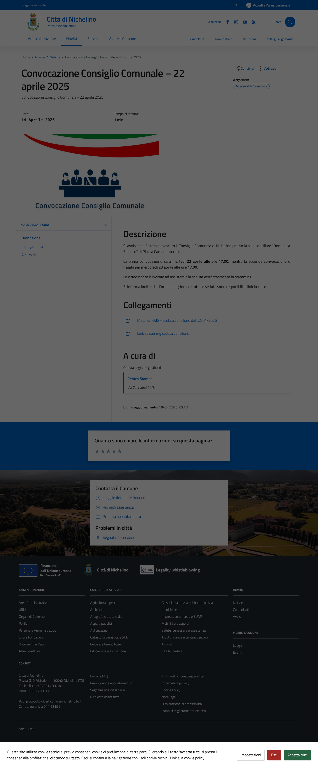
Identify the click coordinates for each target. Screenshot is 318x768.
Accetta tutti (297, 755)
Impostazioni (251, 755)
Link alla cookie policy (187, 758)
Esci (274, 755)
